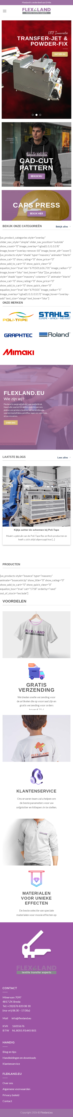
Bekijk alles (62, 226)
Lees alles (62, 457)
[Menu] (5, 11)
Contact (7, 1101)
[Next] (69, 510)
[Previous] (3, 510)
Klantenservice (11, 1063)
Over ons (8, 1083)
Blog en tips (9, 1051)
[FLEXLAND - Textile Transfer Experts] (36, 11)
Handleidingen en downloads (19, 1057)
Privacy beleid (11, 1095)
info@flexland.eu (21, 1018)
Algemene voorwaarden (16, 1089)
